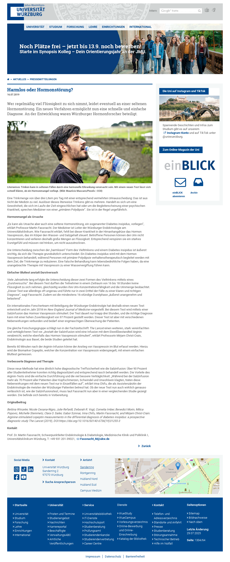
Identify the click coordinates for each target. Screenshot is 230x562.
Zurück (146, 446)
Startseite (21, 505)
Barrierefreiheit (135, 556)
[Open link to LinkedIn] (31, 469)
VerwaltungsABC (60, 535)
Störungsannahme (165, 535)
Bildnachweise (198, 517)
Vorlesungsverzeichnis (133, 522)
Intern (153, 10)
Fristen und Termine (62, 514)
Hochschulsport (94, 522)
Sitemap (194, 513)
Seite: (190, 540)
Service (89, 505)
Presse (158, 526)
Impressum (93, 556)
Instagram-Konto (178, 132)
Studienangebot (59, 518)
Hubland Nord (88, 478)
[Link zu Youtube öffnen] (24, 477)
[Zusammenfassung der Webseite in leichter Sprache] (207, 10)
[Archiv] (198, 182)
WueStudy (125, 513)
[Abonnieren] (180, 182)
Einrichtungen (113, 27)
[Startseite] (8, 79)
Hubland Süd (88, 484)
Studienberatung (94, 526)
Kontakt (50, 460)
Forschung (75, 27)
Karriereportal (57, 526)
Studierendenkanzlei (97, 535)
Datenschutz (113, 556)
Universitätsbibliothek (98, 514)
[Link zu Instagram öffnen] (17, 469)
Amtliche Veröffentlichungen (61, 541)
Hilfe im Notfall (163, 543)
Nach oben (195, 522)
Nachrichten (57, 522)
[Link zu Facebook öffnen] (17, 477)
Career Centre (93, 543)
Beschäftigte (57, 530)
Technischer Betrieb (166, 539)
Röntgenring (87, 473)
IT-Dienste (90, 518)
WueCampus (127, 517)
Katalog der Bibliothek (132, 538)
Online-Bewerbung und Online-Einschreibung (130, 530)
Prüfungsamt (92, 530)
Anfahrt (87, 460)
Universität (35, 27)
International (140, 27)
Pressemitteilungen (43, 79)
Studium (55, 27)
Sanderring (87, 467)
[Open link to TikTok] (24, 469)
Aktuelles (19, 79)
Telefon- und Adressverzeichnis (165, 516)
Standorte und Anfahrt (167, 522)
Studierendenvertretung (98, 539)
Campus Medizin (91, 490)
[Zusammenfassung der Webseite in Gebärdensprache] (213, 10)
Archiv (194, 192)
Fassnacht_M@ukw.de (94, 439)
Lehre (93, 27)
